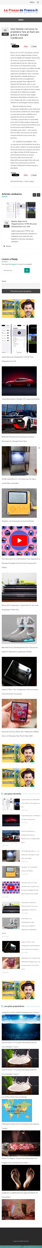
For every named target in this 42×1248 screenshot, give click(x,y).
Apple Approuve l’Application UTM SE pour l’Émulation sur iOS (24, 224)
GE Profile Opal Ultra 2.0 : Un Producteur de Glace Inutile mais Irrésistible (30, 854)
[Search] (27, 270)
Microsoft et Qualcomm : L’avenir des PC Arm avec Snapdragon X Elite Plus (29, 906)
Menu (32, 2)
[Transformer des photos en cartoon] (18, 308)
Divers (8, 246)
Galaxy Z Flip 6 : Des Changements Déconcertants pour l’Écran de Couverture (30, 945)
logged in (14, 264)
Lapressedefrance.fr (21, 1241)
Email (4, 281)
